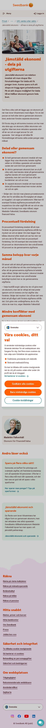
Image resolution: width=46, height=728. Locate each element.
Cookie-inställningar (23, 400)
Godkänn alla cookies (23, 383)
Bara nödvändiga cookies (23, 392)
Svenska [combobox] (14, 327)
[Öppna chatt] (40, 722)
